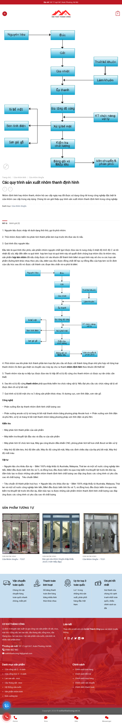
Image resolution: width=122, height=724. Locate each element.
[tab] (4, 223)
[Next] (119, 541)
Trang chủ (6, 177)
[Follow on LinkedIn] (79, 638)
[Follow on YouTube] (83, 638)
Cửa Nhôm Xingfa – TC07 (13, 559)
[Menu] (4, 13)
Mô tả (4, 223)
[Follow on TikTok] (72, 638)
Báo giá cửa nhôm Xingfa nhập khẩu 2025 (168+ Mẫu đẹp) (58, 560)
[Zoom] (6, 166)
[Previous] (2, 541)
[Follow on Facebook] (65, 638)
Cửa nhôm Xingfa (36, 177)
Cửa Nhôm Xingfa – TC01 (94, 559)
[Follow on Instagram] (68, 638)
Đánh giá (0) (14, 223)
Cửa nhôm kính (20, 177)
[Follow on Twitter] (75, 638)
